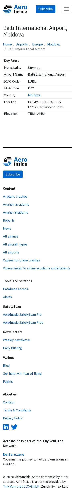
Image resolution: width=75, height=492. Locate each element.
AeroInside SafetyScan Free (23, 322)
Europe (37, 44)
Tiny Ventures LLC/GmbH (21, 486)
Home (7, 44)
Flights (8, 382)
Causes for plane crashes (21, 260)
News (7, 228)
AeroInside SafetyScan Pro (22, 314)
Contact (8, 402)
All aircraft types (15, 244)
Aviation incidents (15, 212)
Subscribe (45, 9)
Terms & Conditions (17, 410)
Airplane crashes (15, 196)
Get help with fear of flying (22, 374)
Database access (15, 289)
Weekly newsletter (16, 340)
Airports (22, 44)
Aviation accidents (16, 204)
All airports (11, 252)
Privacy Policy (13, 418)
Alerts (7, 297)
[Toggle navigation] (66, 9)
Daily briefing (12, 348)
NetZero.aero (13, 455)
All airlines (10, 236)
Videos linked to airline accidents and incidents (36, 268)
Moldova (53, 44)
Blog (6, 366)
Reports (9, 220)
